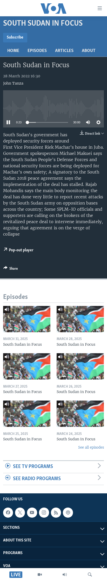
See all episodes (91, 447)
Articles (64, 51)
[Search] (90, 574)
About (89, 51)
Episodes (37, 51)
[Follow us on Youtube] (32, 513)
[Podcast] (68, 513)
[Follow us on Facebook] (8, 513)
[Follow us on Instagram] (44, 513)
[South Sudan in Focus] (26, 319)
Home (13, 51)
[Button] (10, 269)
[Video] (40, 574)
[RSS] (56, 513)
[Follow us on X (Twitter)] (20, 513)
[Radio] (64, 574)
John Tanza (13, 83)
